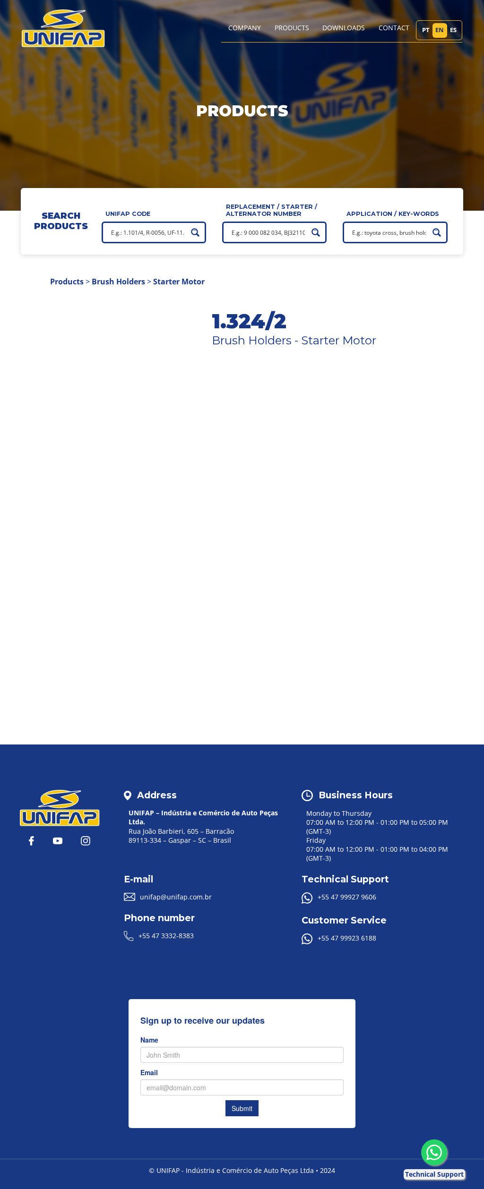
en (439, 30)
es (453, 30)
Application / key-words (392, 213)
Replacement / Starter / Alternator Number (271, 210)
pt (426, 30)
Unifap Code (127, 213)
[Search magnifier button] (195, 232)
